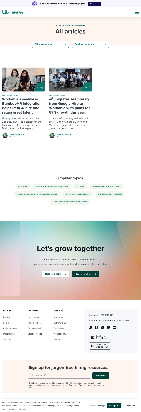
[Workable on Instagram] (114, 328)
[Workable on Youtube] (102, 328)
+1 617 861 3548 (106, 315)
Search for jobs (35, 333)
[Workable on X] (108, 328)
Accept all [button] (114, 405)
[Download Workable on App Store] (100, 337)
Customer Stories (10, 95)
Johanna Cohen (17, 134)
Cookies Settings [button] (97, 405)
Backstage (59, 328)
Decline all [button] (130, 405)
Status (57, 339)
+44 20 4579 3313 (120, 320)
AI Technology (10, 328)
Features (7, 322)
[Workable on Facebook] (96, 328)
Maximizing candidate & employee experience (37, 194)
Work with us (60, 322)
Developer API (35, 328)
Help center (33, 317)
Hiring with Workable (75, 25)
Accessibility (60, 333)
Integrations (9, 333)
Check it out (94, 4)
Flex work (80, 186)
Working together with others (106, 186)
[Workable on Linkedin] (90, 328)
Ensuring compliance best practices (70, 202)
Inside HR (60, 25)
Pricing (6, 317)
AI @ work (22, 186)
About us (58, 317)
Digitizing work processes (110, 194)
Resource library (35, 322)
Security (7, 339)
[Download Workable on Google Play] (100, 346)
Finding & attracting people (77, 194)
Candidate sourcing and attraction (51, 186)
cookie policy (20, 409)
